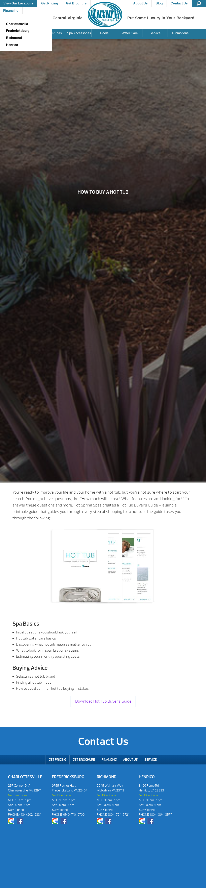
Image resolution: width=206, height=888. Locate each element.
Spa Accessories (79, 33)
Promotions (180, 33)
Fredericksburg (18, 30)
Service (155, 33)
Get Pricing (49, 3)
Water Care (130, 33)
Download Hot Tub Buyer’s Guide (103, 701)
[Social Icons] (11, 821)
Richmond (14, 38)
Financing (109, 760)
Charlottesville (17, 24)
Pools (104, 33)
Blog (159, 3)
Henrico (12, 45)
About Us (140, 3)
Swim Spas (53, 33)
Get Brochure (76, 3)
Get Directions (17, 795)
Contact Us (179, 3)
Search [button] (199, 3)
